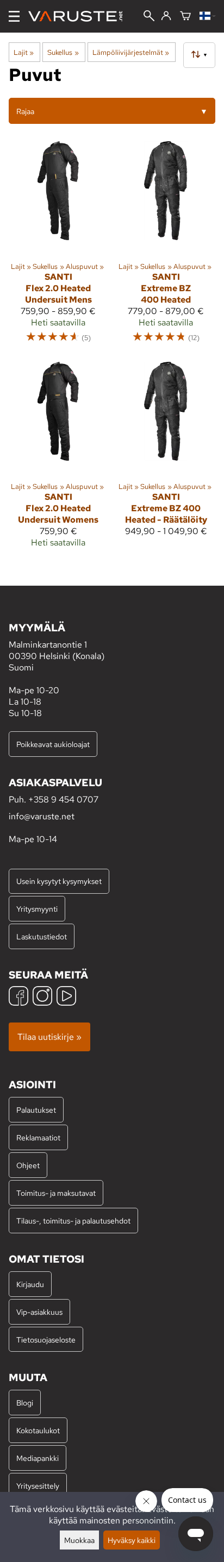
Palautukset (36, 1110)
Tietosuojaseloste (46, 1339)
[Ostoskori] (185, 16)
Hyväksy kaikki (131, 1540)
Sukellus (62, 52)
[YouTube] (66, 997)
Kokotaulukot (38, 1430)
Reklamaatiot (38, 1137)
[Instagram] (42, 997)
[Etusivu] (79, 16)
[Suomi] (207, 16)
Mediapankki (37, 1458)
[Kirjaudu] (166, 16)
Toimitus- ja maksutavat (56, 1193)
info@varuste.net (41, 816)
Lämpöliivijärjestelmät (130, 52)
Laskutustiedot (41, 936)
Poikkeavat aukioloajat (53, 744)
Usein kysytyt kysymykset (59, 881)
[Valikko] (14, 16)
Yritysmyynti (37, 909)
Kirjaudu (30, 1284)
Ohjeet (28, 1165)
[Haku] (149, 16)
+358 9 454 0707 (63, 799)
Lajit (24, 52)
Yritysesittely (37, 1486)
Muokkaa (79, 1540)
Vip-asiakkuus (39, 1312)
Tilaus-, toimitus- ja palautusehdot (73, 1220)
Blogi (24, 1402)
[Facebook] (18, 997)
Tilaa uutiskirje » (49, 1037)
